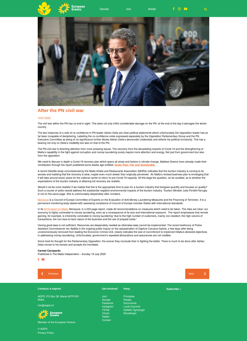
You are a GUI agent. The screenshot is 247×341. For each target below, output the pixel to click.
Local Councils (132, 306)
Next (191, 273)
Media (152, 9)
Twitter (105, 316)
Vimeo (105, 313)
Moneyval (43, 199)
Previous (53, 273)
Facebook (107, 303)
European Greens (65, 322)
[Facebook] (38, 261)
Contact (106, 320)
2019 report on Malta (56, 209)
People (127, 299)
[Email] (43, 261)
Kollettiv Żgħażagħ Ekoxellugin (134, 311)
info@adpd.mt (46, 305)
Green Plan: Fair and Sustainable (134, 165)
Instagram (107, 306)
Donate (104, 9)
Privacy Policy (46, 332)
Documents (130, 303)
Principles (129, 296)
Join (128, 9)
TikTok (105, 310)
